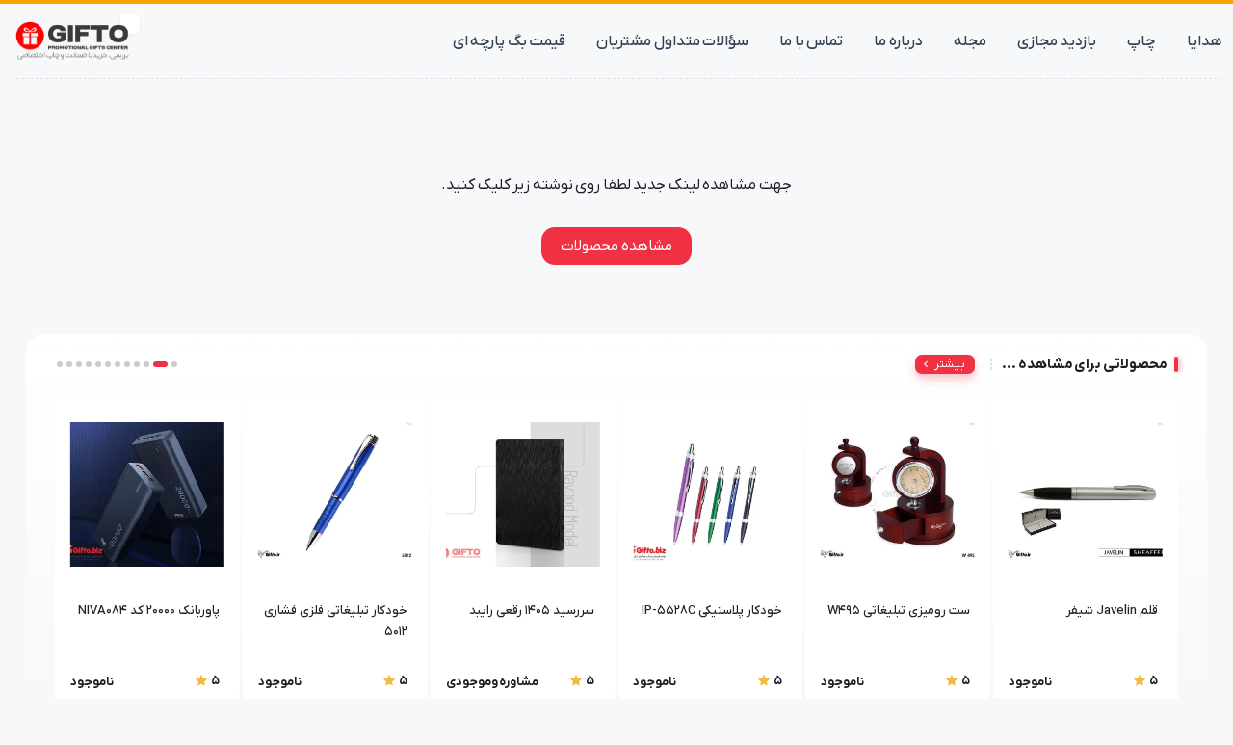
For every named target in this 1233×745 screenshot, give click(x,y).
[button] (174, 364)
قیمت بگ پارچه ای (509, 41)
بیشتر (949, 364)
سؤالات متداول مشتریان (672, 41)
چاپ (1141, 41)
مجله (970, 41)
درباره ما (898, 41)
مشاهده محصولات (616, 245)
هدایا (1204, 41)
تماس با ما (811, 41)
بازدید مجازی (1057, 41)
